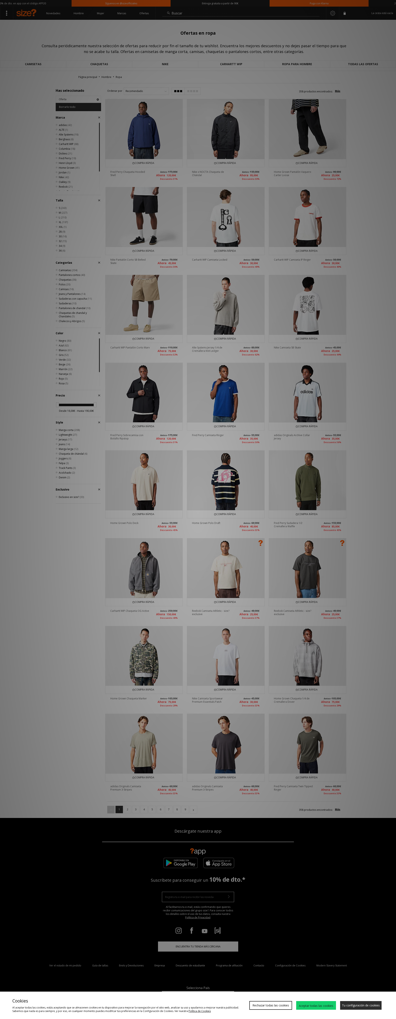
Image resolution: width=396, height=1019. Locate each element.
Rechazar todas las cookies (270, 1005)
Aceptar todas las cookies (316, 1006)
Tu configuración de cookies (361, 1005)
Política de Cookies (200, 1011)
